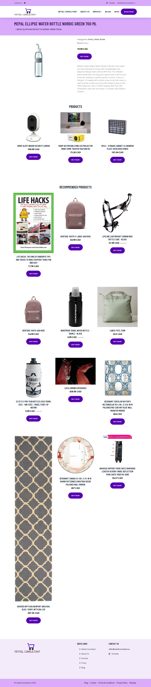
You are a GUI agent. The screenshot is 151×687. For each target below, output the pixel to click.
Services (84, 658)
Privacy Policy (121, 683)
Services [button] (96, 11)
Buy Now (84, 56)
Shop (116, 11)
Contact (93, 683)
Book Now (129, 12)
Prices (83, 663)
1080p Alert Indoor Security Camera (33, 145)
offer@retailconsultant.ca (126, 3)
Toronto (112, 3)
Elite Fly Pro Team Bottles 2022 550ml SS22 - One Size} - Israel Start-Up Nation (33, 404)
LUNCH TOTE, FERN (117, 330)
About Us (85, 654)
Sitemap (132, 683)
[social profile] (24, 3)
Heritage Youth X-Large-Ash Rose (75, 236)
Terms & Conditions (106, 683)
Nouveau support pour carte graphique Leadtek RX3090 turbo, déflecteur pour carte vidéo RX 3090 (117, 471)
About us (84, 11)
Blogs (108, 11)
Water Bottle (99, 39)
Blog (83, 667)
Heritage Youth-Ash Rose (33, 330)
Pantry (91, 39)
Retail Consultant (67, 11)
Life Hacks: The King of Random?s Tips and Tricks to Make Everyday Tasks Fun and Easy (33, 259)
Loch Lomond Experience (75, 388)
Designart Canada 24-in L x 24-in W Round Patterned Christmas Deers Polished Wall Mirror (75, 481)
